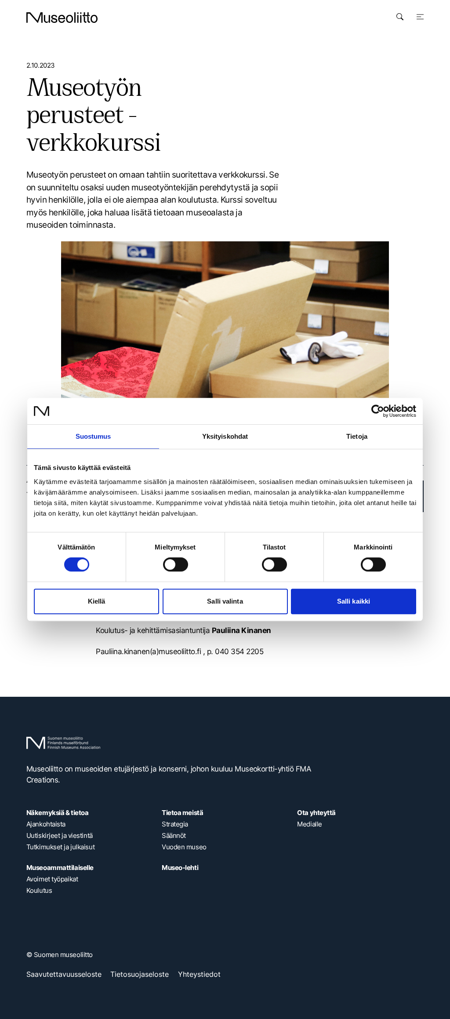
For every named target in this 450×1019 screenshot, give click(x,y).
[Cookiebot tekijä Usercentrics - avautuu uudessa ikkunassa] (377, 411)
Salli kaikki (353, 601)
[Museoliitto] (62, 17)
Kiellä (96, 601)
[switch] (175, 564)
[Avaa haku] (399, 16)
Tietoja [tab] (356, 436)
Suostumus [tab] (93, 436)
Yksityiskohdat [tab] (225, 436)
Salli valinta (225, 601)
